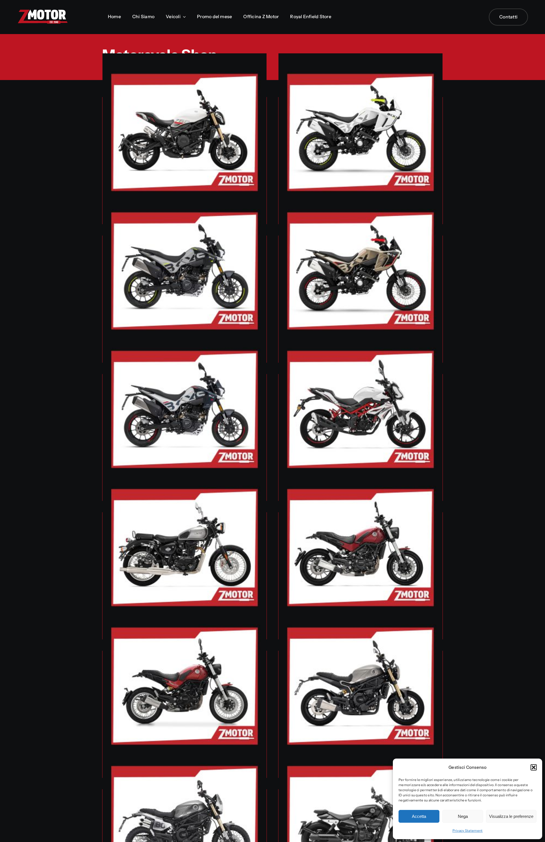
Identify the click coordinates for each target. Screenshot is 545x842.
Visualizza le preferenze (511, 816)
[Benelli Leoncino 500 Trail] (184, 689)
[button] (533, 767)
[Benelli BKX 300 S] (184, 412)
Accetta (419, 816)
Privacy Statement (467, 830)
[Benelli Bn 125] (360, 412)
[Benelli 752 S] (184, 135)
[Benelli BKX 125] (360, 135)
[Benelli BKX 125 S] (184, 274)
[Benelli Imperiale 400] (184, 551)
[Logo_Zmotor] (42, 12)
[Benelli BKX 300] (360, 274)
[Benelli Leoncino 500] (360, 551)
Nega (463, 816)
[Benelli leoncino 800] (360, 689)
